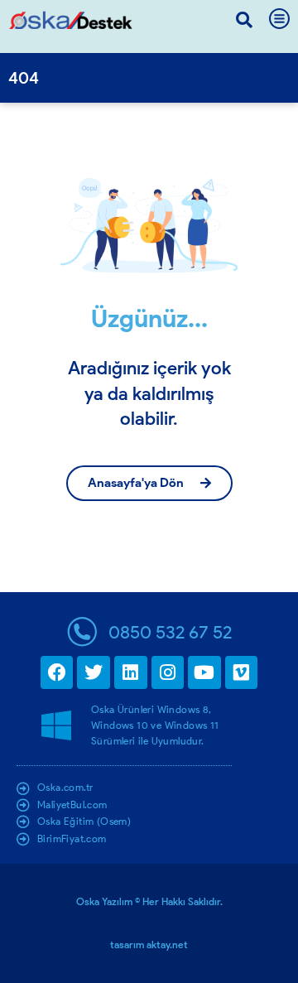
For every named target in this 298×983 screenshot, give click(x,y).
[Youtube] (204, 672)
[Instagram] (168, 672)
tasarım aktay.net (149, 944)
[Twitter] (93, 672)
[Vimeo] (241, 672)
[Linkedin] (130, 672)
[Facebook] (57, 672)
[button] (244, 20)
